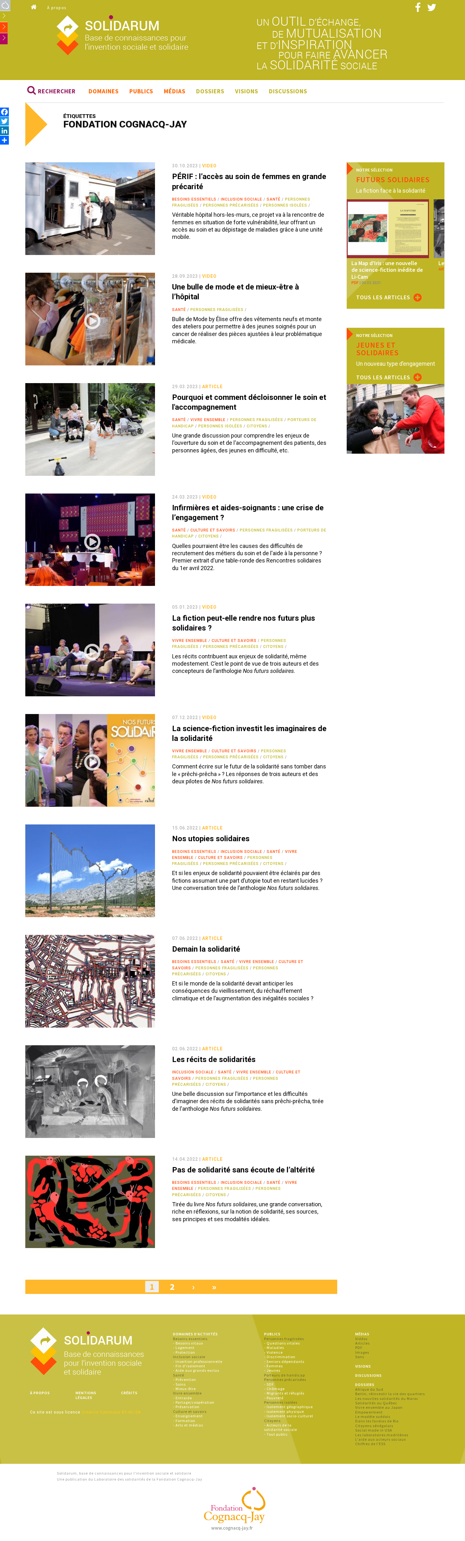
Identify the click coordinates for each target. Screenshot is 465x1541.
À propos (56, 7)
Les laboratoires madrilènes (381, 1434)
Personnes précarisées (231, 205)
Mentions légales (86, 1395)
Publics (141, 91)
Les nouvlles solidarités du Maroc (386, 1398)
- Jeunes (272, 1370)
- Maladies (274, 1347)
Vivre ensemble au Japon (379, 1407)
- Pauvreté (273, 1397)
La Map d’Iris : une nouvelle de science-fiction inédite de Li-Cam (387, 269)
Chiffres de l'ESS (370, 1443)
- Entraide (182, 1397)
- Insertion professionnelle (197, 1361)
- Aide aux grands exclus (196, 1370)
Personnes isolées (285, 205)
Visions (246, 91)
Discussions (288, 91)
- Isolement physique (284, 1411)
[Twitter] (4, 121)
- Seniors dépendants (284, 1361)
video (209, 165)
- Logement (184, 1347)
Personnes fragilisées (217, 310)
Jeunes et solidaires (377, 348)
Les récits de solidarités (214, 1059)
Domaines (104, 91)
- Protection (184, 1352)
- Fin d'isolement (189, 1366)
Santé (274, 199)
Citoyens (257, 426)
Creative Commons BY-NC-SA (111, 1412)
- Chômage (274, 1388)
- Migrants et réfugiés (284, 1393)
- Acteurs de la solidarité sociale (280, 1427)
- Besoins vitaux (188, 1343)
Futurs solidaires (393, 179)
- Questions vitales (282, 1343)
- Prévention (184, 1379)
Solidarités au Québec (376, 1403)
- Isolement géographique (288, 1406)
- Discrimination (279, 1356)
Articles (362, 1343)
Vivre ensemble (208, 420)
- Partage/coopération (193, 1402)
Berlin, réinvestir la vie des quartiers (390, 1393)
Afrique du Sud (369, 1389)
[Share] (4, 140)
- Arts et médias (188, 1425)
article (212, 386)
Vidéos (361, 1338)
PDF (359, 1347)
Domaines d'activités (195, 1334)
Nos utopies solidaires (211, 838)
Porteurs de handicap (284, 1375)
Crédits (129, 1392)
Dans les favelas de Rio (377, 1421)
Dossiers (210, 91)
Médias (174, 91)
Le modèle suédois (372, 1416)
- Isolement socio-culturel (288, 1416)
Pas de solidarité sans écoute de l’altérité (243, 1169)
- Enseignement (188, 1416)
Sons (359, 1356)
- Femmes (273, 1366)
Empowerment (369, 1412)
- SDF (269, 1384)
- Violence (273, 1352)
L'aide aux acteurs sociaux (380, 1439)
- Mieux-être (184, 1388)
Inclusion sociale (241, 199)
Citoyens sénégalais (374, 1425)
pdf (354, 283)
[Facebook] (4, 111)
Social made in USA (373, 1430)
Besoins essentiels (194, 199)
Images (362, 1352)
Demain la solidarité (206, 949)
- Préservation (186, 1406)
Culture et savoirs (212, 530)
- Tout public (276, 1434)
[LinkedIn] (4, 130)
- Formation (184, 1420)
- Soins (179, 1384)
